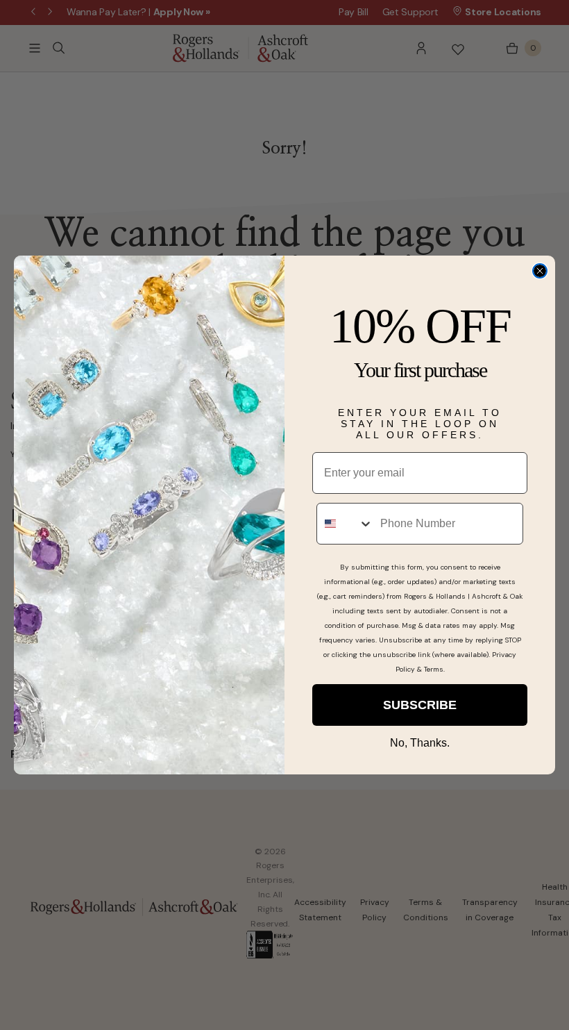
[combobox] (345, 524)
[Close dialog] (540, 271)
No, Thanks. (420, 743)
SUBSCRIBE (420, 705)
